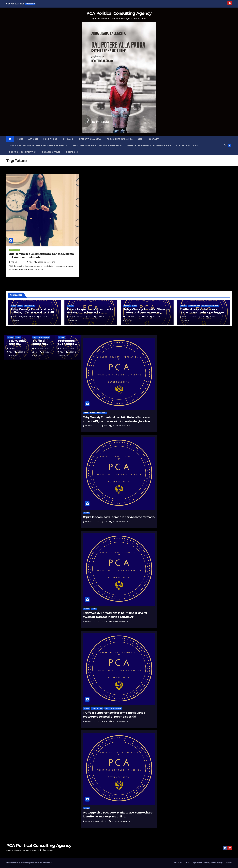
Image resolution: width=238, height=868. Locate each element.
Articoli (33, 139)
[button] (225, 145)
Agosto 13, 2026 (189, 317)
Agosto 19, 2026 (133, 317)
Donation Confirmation (22, 152)
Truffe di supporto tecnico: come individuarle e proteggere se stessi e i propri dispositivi (203, 312)
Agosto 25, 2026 (20, 317)
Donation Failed (51, 152)
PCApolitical (29, 306)
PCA (31, 262)
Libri (140, 139)
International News (90, 139)
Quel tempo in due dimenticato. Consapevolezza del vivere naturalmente (41, 255)
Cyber (13, 306)
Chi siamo (68, 139)
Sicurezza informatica (210, 306)
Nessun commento (46, 262)
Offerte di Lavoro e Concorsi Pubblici (149, 145)
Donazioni (72, 152)
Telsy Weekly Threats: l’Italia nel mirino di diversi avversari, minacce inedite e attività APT (146, 312)
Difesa (20, 306)
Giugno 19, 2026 (92, 821)
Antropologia (14, 250)
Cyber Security (194, 306)
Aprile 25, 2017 (18, 262)
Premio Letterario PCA (120, 139)
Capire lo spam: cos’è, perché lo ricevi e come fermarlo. (90, 310)
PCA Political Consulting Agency (118, 13)
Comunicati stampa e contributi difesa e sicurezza (38, 145)
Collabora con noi (187, 145)
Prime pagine (50, 139)
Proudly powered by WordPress (17, 863)
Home (20, 139)
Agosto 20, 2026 (76, 317)
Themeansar (47, 863)
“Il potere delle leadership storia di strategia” (208, 863)
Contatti (154, 139)
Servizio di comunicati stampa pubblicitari (97, 145)
